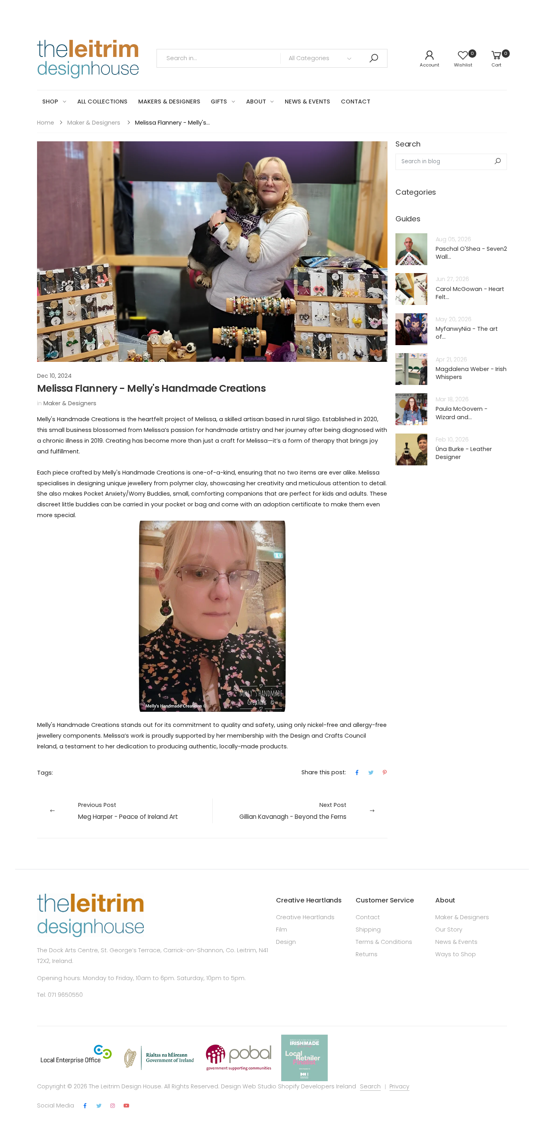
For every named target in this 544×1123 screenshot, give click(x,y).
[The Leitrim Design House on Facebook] (85, 1106)
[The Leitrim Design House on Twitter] (99, 1106)
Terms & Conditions (384, 942)
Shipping (368, 930)
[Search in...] (373, 58)
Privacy (399, 1086)
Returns (367, 954)
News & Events (456, 942)
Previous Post (128, 811)
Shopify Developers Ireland (317, 1086)
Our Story (448, 930)
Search (370, 1086)
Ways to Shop (455, 954)
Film (281, 930)
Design (286, 942)
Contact (368, 917)
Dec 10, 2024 (54, 376)
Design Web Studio (248, 1086)
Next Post (292, 811)
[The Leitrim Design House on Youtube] (126, 1106)
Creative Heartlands (305, 917)
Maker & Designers (93, 123)
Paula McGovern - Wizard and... (461, 413)
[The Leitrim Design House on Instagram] (112, 1106)
